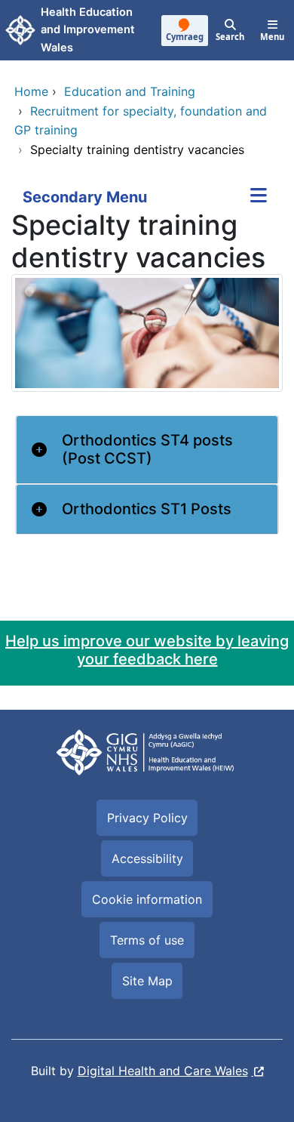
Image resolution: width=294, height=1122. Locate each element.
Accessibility (147, 858)
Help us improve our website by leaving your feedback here (147, 650)
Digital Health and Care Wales (163, 1070)
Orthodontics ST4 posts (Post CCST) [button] (147, 449)
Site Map (147, 980)
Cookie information (147, 899)
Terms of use (147, 940)
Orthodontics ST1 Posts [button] (146, 509)
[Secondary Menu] (258, 197)
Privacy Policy (147, 817)
